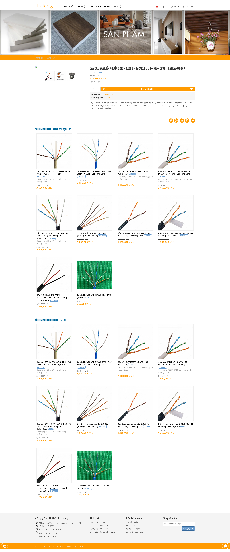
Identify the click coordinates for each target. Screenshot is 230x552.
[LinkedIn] (182, 120)
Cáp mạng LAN (107, 94)
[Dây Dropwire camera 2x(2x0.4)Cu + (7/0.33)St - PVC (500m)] (94, 229)
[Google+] (176, 120)
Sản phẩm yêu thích (134, 532)
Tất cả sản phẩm (133, 528)
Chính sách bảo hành (99, 525)
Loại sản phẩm (132, 522)
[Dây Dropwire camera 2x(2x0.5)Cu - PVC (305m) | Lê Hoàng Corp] (135, 229)
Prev (40, 67)
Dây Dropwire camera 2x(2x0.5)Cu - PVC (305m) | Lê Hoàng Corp (134, 234)
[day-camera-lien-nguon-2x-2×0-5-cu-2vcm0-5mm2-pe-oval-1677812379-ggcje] (60, 67)
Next (81, 67)
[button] (99, 88)
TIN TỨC (107, 6)
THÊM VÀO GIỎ (146, 89)
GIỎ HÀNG (189, 7)
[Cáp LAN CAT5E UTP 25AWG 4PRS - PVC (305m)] (135, 168)
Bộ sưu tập (130, 525)
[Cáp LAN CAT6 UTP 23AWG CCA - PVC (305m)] (94, 291)
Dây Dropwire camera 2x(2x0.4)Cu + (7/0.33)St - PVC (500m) (93, 234)
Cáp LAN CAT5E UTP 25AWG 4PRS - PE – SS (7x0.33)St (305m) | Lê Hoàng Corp (53, 236)
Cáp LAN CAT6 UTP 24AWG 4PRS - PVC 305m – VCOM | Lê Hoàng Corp (94, 174)
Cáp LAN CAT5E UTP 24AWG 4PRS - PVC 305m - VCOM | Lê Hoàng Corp (174, 174)
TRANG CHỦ (67, 6)
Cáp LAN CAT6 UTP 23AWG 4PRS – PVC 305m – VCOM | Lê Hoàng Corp (53, 174)
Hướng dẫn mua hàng (99, 528)
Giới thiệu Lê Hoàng (98, 522)
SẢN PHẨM (94, 6)
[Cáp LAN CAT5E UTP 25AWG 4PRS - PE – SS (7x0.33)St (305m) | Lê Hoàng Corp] (54, 229)
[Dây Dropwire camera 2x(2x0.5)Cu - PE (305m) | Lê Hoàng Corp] (175, 229)
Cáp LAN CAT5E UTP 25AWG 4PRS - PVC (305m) (133, 172)
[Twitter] (193, 120)
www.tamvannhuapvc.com (50, 536)
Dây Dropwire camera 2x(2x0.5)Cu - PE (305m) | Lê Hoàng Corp (175, 234)
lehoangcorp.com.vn (51, 533)
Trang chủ (39, 58)
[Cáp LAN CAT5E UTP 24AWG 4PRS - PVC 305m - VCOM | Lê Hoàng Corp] (175, 168)
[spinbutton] (94, 89)
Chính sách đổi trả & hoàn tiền (102, 532)
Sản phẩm (51, 58)
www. (41, 533)
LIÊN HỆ (117, 6)
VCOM (107, 97)
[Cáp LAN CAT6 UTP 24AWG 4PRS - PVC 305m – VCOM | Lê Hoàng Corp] (94, 168)
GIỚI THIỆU (81, 6)
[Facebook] (171, 120)
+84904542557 (6, 545)
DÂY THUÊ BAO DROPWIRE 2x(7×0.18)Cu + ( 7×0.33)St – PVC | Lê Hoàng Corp (51, 297)
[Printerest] (187, 120)
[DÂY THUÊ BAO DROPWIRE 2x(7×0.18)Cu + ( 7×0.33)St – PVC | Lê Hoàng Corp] (54, 291)
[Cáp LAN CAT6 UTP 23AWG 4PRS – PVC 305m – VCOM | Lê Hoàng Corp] (54, 168)
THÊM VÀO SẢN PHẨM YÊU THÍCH (191, 89)
